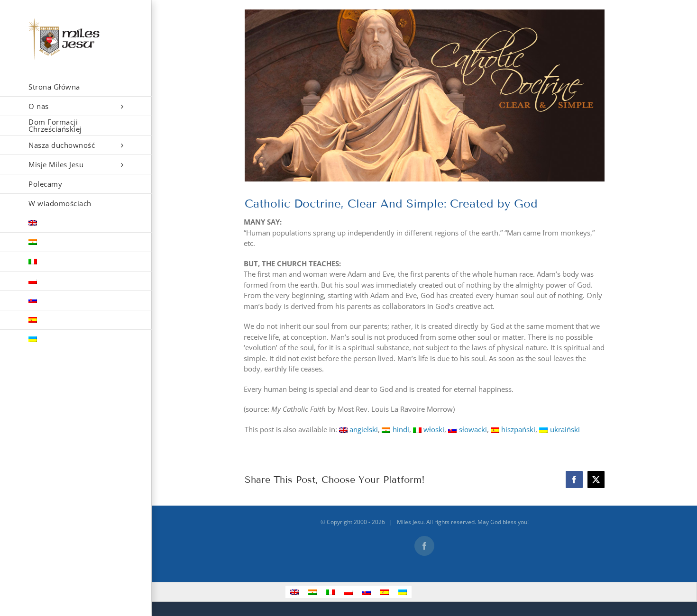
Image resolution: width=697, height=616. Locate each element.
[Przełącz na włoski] (76, 262)
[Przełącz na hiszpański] (76, 320)
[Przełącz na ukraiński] (76, 339)
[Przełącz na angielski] (76, 223)
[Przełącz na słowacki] (76, 300)
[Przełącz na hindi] (76, 242)
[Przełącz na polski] (348, 592)
